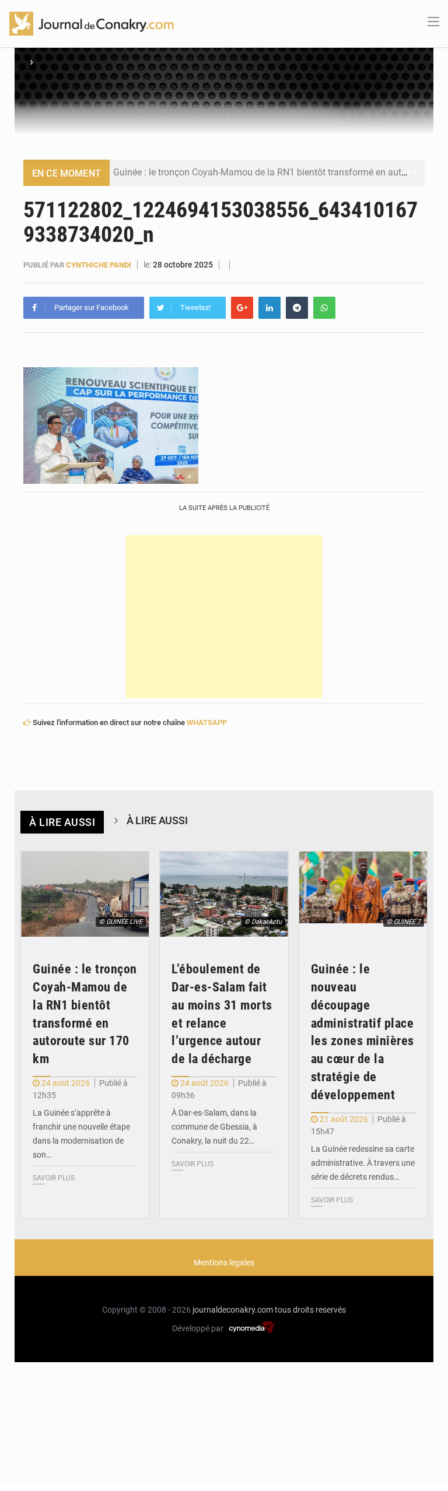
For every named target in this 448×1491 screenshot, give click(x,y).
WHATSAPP (207, 722)
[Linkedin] (269, 308)
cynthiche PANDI (98, 265)
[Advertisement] (224, 616)
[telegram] (297, 308)
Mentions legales (224, 1262)
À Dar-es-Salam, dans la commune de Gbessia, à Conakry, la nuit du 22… (214, 1126)
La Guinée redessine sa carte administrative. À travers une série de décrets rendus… (363, 1162)
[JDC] (91, 22)
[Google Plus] (242, 308)
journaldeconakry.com (232, 1309)
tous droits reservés (310, 1309)
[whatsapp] (324, 308)
